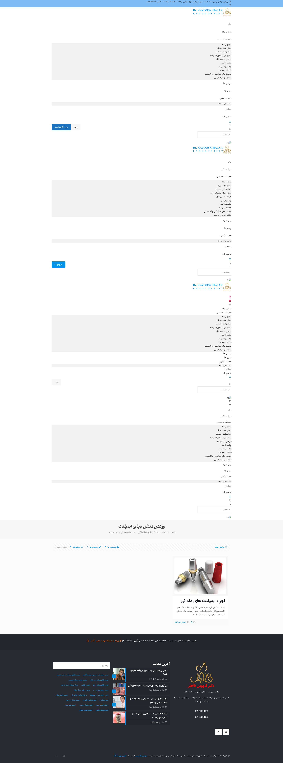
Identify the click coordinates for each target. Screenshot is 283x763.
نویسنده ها (111, 547)
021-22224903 (201, 717)
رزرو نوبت (58, 264)
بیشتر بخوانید (180, 622)
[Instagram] (64, 756)
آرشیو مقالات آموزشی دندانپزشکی (151, 532)
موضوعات (76, 547)
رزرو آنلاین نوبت (61, 127)
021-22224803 (201, 711)
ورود (76, 127)
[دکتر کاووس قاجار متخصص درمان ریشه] (212, 15)
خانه (173, 532)
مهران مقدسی (141, 756)
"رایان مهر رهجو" (120, 756)
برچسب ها (93, 547)
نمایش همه (219, 547)
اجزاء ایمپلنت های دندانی (203, 601)
